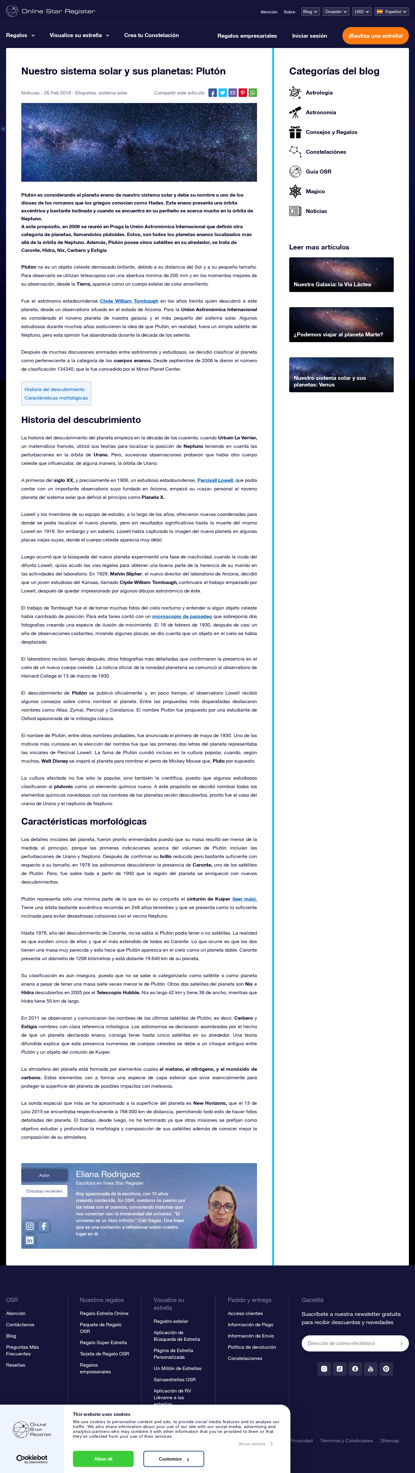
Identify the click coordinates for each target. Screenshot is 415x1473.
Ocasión (333, 11)
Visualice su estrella (76, 35)
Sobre (289, 11)
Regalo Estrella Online (104, 1313)
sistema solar (113, 92)
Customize (170, 1458)
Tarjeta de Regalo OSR (104, 1353)
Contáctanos (20, 1324)
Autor (44, 1175)
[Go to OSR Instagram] (324, 1369)
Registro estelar (171, 1321)
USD (359, 11)
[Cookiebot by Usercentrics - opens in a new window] (32, 1459)
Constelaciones (245, 1358)
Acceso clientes (245, 1313)
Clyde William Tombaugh (129, 301)
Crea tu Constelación (151, 35)
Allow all (103, 1458)
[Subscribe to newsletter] (402, 1343)
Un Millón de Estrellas (177, 1368)
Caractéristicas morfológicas (56, 397)
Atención (269, 11)
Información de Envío (251, 1335)
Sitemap (390, 1440)
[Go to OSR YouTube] (371, 1369)
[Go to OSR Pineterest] (386, 1369)
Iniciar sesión (309, 35)
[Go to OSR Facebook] (355, 1369)
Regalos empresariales (247, 35)
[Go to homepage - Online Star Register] (50, 11)
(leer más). (244, 898)
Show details (252, 1443)
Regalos (16, 35)
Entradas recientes (44, 1191)
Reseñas (15, 1365)
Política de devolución (252, 1347)
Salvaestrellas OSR (175, 1379)
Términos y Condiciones (346, 1440)
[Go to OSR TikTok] (340, 1369)
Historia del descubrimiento (55, 389)
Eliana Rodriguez (108, 1174)
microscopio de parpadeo (182, 616)
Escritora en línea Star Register (109, 1183)
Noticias (30, 92)
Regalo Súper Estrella (103, 1342)
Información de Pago (250, 1324)
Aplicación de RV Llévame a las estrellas (172, 1397)
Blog (307, 11)
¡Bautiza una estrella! (375, 35)
